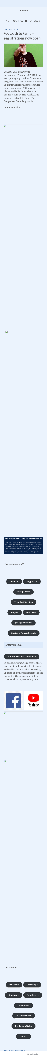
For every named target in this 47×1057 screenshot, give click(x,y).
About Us (14, 581)
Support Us (32, 581)
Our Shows (13, 995)
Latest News (23, 1005)
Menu (25, 10)
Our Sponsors (23, 592)
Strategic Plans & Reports (23, 633)
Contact (23, 1036)
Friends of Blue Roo (23, 602)
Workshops (32, 985)
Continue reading (12, 107)
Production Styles (23, 1026)
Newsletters (33, 995)
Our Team (31, 612)
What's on (14, 985)
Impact (14, 612)
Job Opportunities (23, 623)
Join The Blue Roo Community (22, 656)
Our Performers (23, 1015)
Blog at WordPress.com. (15, 1050)
